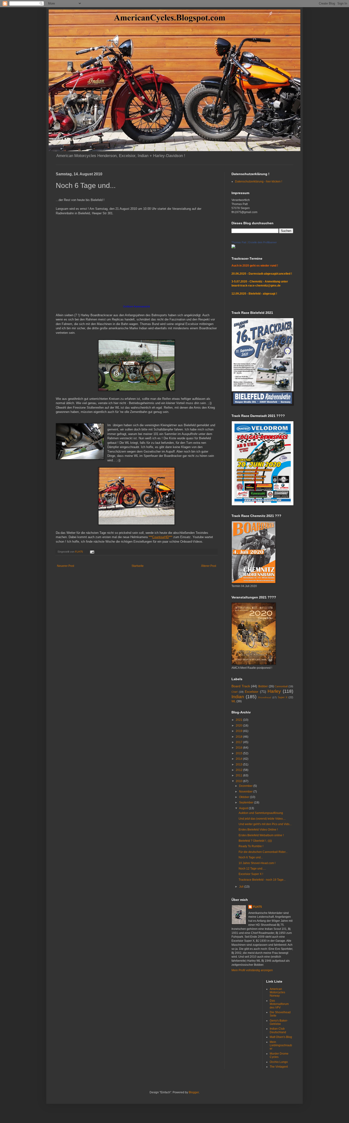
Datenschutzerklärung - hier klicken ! (258, 181)
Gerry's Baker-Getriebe (279, 1022)
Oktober (244, 797)
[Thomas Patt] (233, 247)
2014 (239, 758)
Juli (241, 886)
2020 (239, 725)
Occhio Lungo (279, 1062)
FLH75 (257, 906)
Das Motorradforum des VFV (279, 1004)
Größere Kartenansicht (136, 306)
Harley (274, 691)
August (244, 808)
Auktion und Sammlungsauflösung (261, 813)
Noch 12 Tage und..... (252, 868)
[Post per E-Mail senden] (92, 551)
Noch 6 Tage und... (251, 857)
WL (233, 701)
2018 (239, 736)
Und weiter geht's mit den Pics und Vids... (265, 824)
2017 (239, 742)
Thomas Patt (238, 242)
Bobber (263, 686)
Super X (283, 697)
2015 (239, 753)
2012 (239, 770)
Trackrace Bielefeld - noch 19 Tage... (262, 879)
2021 (239, 720)
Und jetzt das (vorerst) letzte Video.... (262, 818)
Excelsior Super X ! (251, 874)
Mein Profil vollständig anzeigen (252, 970)
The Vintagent (279, 1066)
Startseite (138, 566)
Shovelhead (264, 697)
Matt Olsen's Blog (281, 1037)
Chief (234, 691)
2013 (239, 764)
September (246, 802)
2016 (239, 747)
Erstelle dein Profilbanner (262, 242)
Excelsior (251, 691)
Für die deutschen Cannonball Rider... (263, 852)
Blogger (194, 1092)
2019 (239, 731)
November (246, 791)
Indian (237, 696)
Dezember (246, 786)
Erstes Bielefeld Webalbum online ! (261, 835)
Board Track (240, 686)
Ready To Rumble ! (251, 846)
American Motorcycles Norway (277, 992)
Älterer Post (208, 566)
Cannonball (281, 686)
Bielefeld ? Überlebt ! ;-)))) (255, 840)
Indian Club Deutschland (278, 1030)
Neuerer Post (65, 566)
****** (160, 537)
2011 (239, 775)
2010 (239, 781)
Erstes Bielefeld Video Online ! (258, 829)
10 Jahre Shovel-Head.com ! (257, 863)
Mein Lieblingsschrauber (281, 1045)
